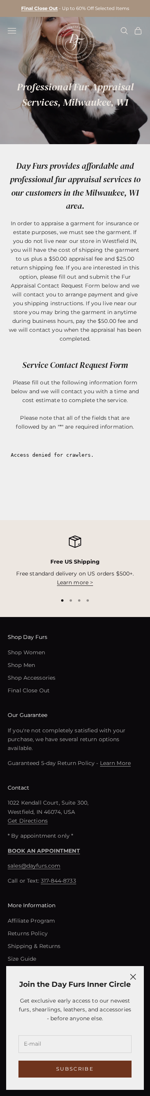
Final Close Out (29, 690)
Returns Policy (28, 933)
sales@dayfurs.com (34, 865)
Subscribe (75, 1069)
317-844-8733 (58, 880)
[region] (75, 561)
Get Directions (28, 820)
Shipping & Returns (34, 946)
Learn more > (75, 582)
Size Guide (22, 958)
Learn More (115, 763)
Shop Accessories (31, 677)
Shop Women (26, 652)
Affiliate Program (31, 920)
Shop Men (21, 665)
